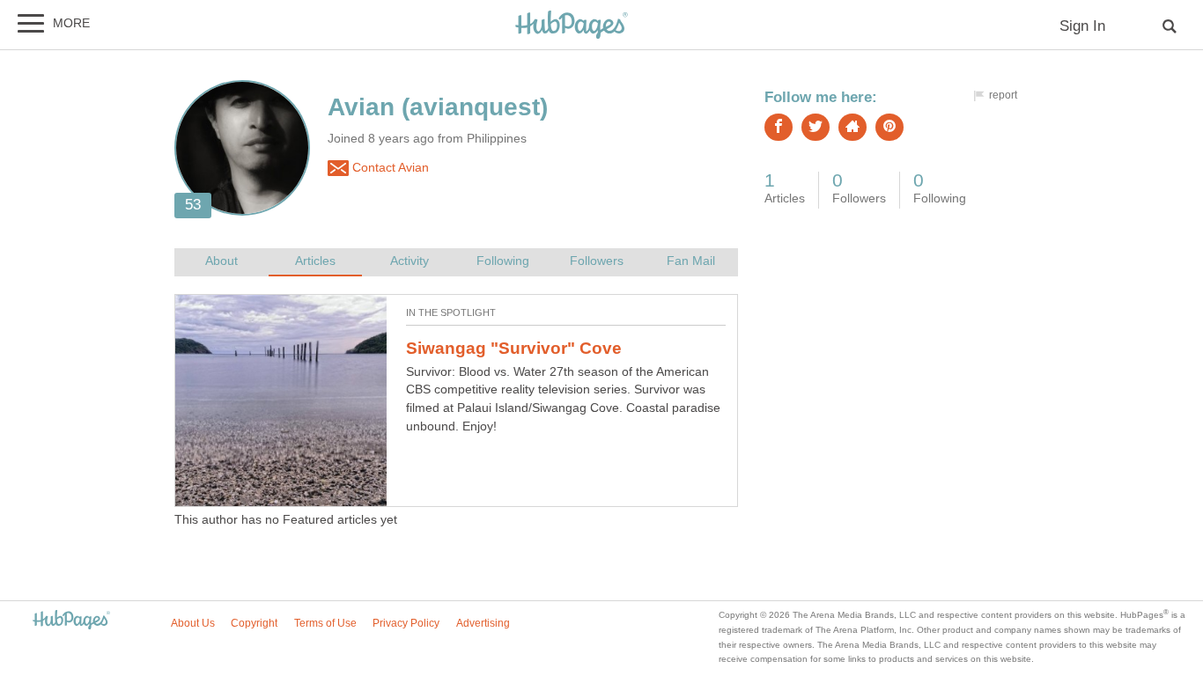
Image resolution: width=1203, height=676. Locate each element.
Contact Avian (389, 167)
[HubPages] (571, 26)
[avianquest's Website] (852, 127)
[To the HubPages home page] (71, 621)
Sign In (1082, 26)
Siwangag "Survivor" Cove (514, 348)
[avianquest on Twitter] (815, 127)
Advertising (483, 623)
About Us (193, 623)
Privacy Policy (406, 623)
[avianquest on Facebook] (778, 127)
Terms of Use (325, 623)
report (1003, 95)
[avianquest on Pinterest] (889, 127)
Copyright (254, 623)
